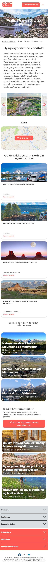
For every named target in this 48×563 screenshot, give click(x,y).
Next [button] (44, 105)
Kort (20, 41)
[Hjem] (7, 4)
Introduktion (8, 41)
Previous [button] (3, 105)
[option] (24, 104)
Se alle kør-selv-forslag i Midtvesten (24, 324)
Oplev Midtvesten (33, 41)
